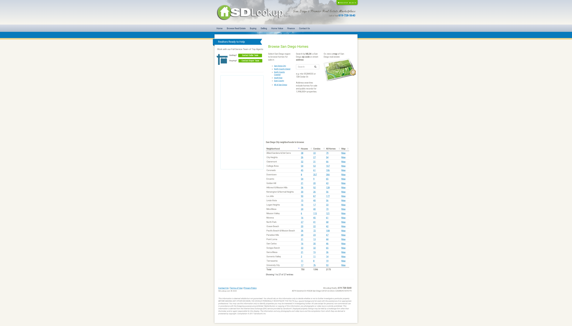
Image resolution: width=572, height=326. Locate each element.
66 (327, 161)
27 (314, 157)
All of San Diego (280, 85)
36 (302, 187)
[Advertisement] (242, 122)
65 (327, 179)
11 (314, 256)
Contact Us (304, 28)
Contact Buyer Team (250, 60)
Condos (316, 149)
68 (327, 222)
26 (302, 157)
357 (315, 174)
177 (328, 196)
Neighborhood (273, 149)
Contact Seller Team (250, 55)
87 (314, 196)
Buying (253, 28)
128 (328, 187)
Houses (304, 149)
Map (343, 149)
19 (327, 261)
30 (302, 192)
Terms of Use (236, 288)
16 (302, 205)
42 (327, 226)
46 (327, 243)
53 (314, 166)
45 (302, 170)
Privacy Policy (250, 288)
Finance (291, 28)
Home (220, 28)
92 (314, 187)
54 (327, 157)
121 (328, 213)
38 (302, 153)
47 (327, 235)
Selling (264, 28)
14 (327, 256)
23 (314, 235)
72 (314, 230)
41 (314, 222)
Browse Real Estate (236, 28)
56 (327, 192)
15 (302, 200)
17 (314, 205)
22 (314, 226)
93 (327, 265)
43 (327, 183)
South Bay (278, 78)
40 (314, 200)
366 (328, 174)
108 (328, 230)
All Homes (331, 149)
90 (302, 196)
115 (315, 213)
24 (302, 209)
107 (328, 166)
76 (314, 265)
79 (327, 153)
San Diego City (280, 66)
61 (314, 170)
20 (314, 183)
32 (302, 161)
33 (314, 153)
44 (327, 239)
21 (302, 183)
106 (328, 170)
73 (327, 209)
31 (314, 161)
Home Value (277, 28)
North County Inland (282, 69)
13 (314, 239)
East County (279, 81)
